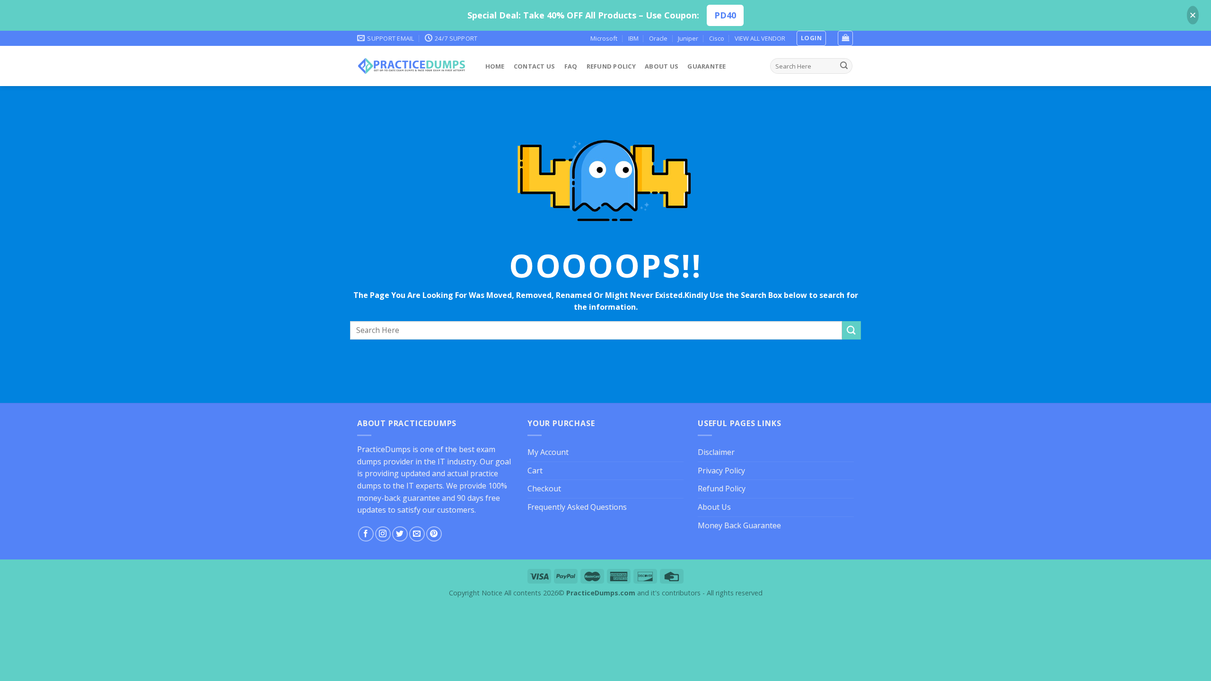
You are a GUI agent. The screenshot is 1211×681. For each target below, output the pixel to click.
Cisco (716, 38)
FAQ (571, 66)
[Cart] (845, 38)
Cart (535, 470)
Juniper (688, 38)
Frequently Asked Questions (577, 507)
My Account (548, 452)
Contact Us (534, 66)
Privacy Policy (721, 470)
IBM (633, 38)
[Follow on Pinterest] (434, 534)
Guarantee (706, 66)
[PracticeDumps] (411, 66)
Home (495, 66)
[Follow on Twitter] (400, 534)
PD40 (725, 15)
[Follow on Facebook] (366, 534)
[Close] (1193, 15)
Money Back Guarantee (739, 525)
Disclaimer (716, 452)
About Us (661, 66)
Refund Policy (611, 66)
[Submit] (844, 66)
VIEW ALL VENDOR (760, 38)
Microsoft (603, 38)
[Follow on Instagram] (383, 534)
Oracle (658, 38)
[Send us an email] (417, 534)
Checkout (544, 488)
